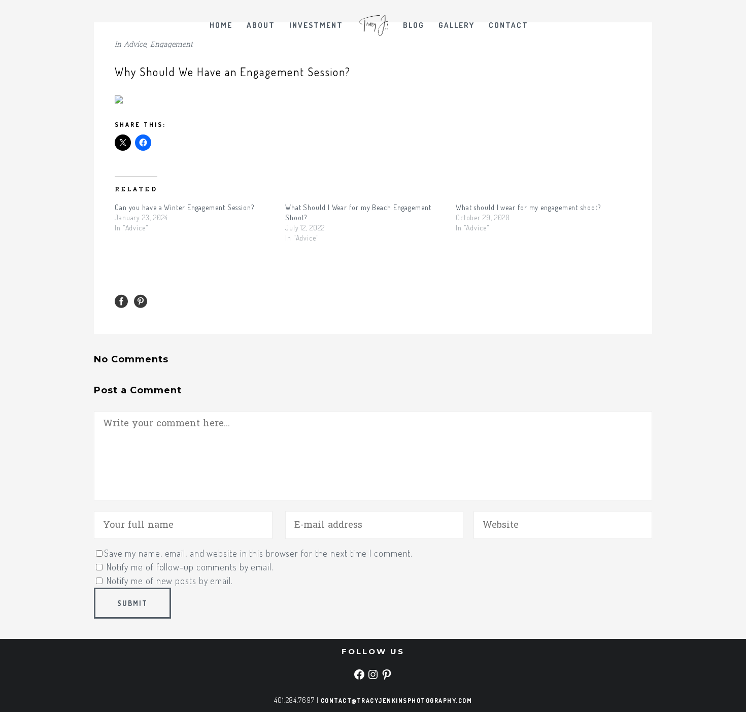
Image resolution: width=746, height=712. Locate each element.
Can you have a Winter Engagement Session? (184, 207)
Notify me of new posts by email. (170, 580)
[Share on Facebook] (121, 301)
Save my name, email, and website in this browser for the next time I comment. (258, 553)
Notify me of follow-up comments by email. (190, 566)
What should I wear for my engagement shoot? (528, 207)
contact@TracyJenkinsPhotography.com (396, 700)
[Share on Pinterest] (140, 301)
